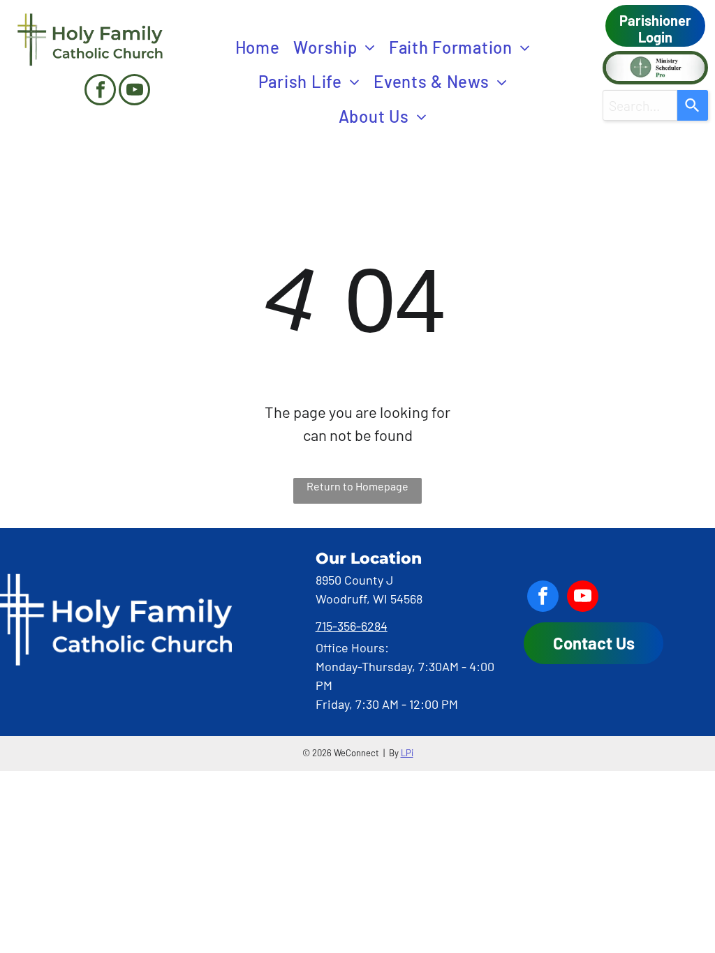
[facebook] (100, 91)
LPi (407, 752)
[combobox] (640, 105)
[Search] (692, 105)
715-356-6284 (352, 625)
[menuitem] (257, 47)
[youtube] (134, 91)
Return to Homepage (357, 486)
